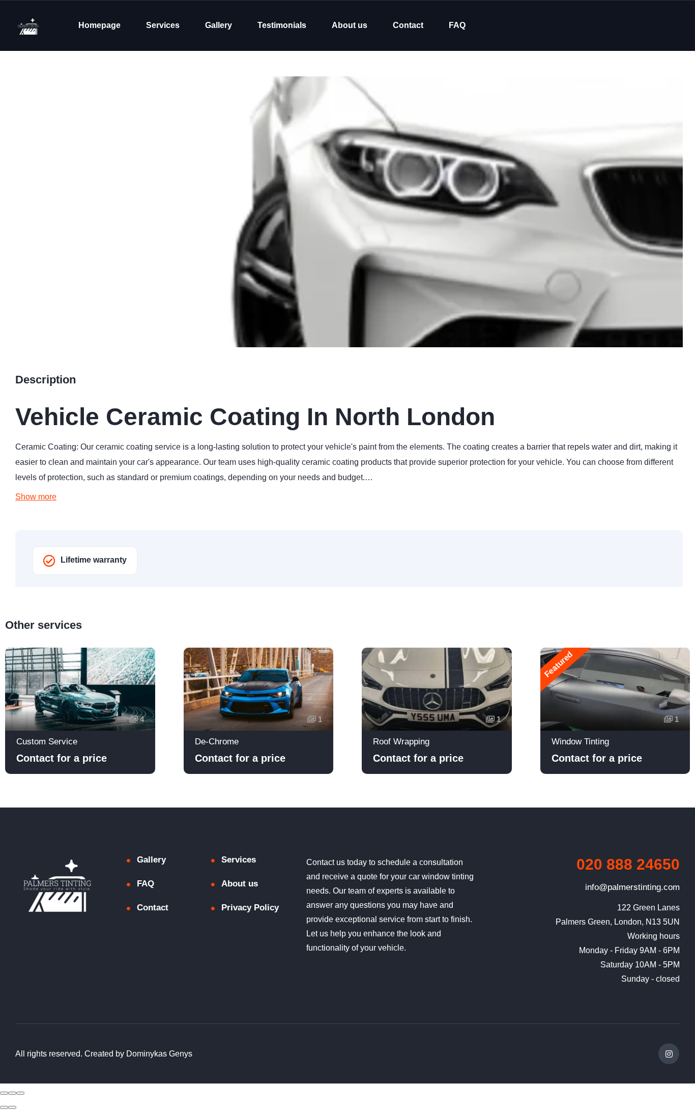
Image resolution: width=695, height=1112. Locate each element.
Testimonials (281, 25)
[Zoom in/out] (20, 1093)
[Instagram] (668, 1053)
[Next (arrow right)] (12, 1107)
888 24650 (628, 864)
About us (349, 25)
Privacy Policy (250, 907)
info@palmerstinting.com (632, 887)
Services (163, 25)
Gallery (218, 25)
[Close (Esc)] (4, 1093)
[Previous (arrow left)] (4, 1107)
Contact (408, 25)
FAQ (457, 25)
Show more (35, 496)
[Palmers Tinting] (28, 25)
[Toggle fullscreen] (12, 1093)
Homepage (99, 25)
